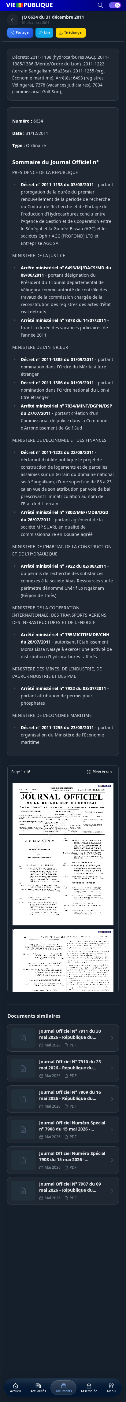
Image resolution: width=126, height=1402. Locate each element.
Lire (47, 32)
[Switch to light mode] (115, 5)
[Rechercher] (100, 5)
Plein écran (102, 771)
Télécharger (73, 32)
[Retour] (12, 19)
